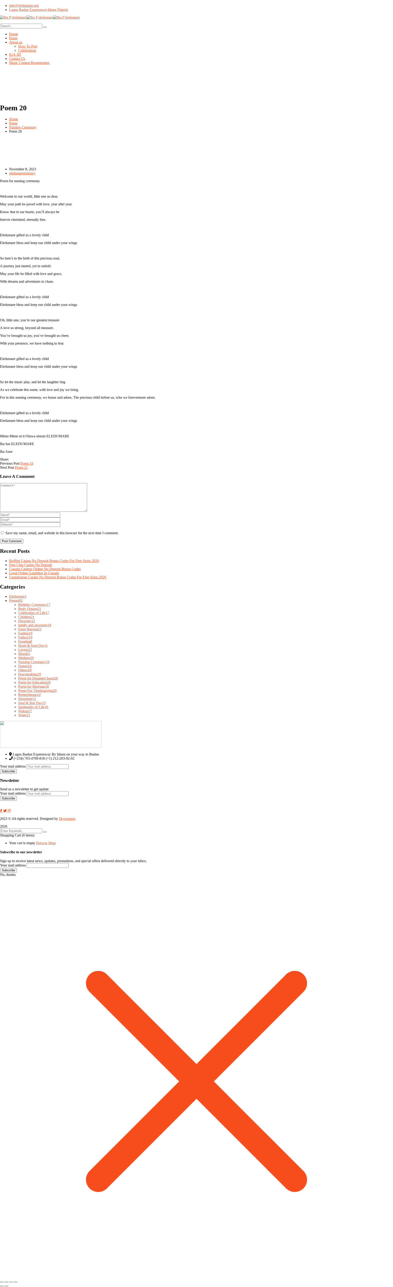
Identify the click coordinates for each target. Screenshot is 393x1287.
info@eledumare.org (24, 6)
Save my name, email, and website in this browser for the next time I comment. (61, 533)
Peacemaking (29, 674)
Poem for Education (34, 682)
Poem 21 (21, 467)
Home (13, 119)
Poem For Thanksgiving (37, 691)
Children (26, 617)
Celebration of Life (33, 613)
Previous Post (10, 463)
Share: (4, 459)
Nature (25, 666)
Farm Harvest (29, 629)
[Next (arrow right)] (6, 1286)
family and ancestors (34, 625)
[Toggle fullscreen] (6, 1282)
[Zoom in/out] (2, 1282)
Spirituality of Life (33, 707)
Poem (13, 123)
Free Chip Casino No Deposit (30, 565)
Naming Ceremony (23, 127)
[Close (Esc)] (15, 1282)
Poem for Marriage (33, 686)
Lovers (25, 650)
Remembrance (29, 695)
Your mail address (13, 766)
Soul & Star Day (32, 703)
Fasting (25, 633)
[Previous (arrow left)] (2, 1286)
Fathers (25, 637)
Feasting (25, 641)
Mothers (26, 658)
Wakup (25, 711)
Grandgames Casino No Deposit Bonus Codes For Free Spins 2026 (57, 577)
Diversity (26, 621)
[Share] (11, 1282)
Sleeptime (27, 699)
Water (24, 715)
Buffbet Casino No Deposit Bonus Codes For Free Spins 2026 (54, 561)
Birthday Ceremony (34, 605)
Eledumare (17, 596)
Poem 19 (26, 463)
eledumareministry (22, 173)
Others (24, 670)
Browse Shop (46, 843)
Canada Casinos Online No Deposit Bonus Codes (45, 569)
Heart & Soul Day (33, 645)
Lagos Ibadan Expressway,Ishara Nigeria (38, 10)
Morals (24, 654)
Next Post (7, 467)
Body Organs (29, 609)
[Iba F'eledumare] (13, 17)
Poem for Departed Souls (38, 678)
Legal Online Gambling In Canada (34, 573)
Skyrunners (67, 819)
